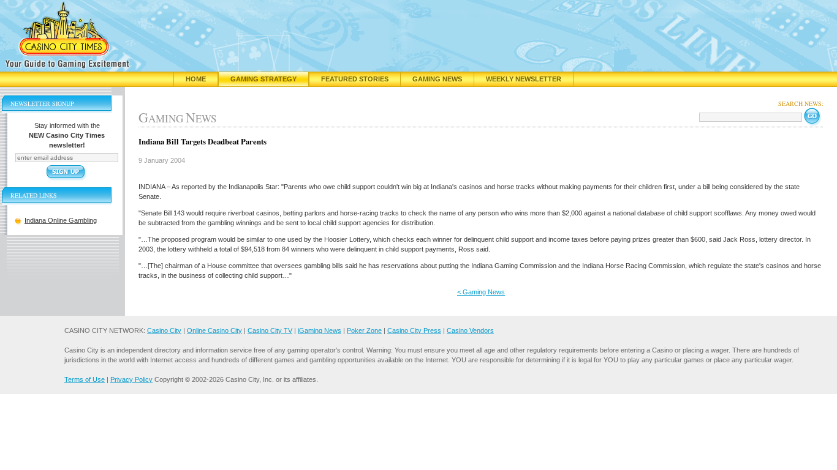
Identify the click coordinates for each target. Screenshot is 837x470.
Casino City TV (270, 330)
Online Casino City (214, 330)
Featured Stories (354, 79)
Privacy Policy (131, 379)
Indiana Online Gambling (61, 220)
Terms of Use (84, 379)
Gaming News (437, 79)
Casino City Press (414, 330)
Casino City (164, 330)
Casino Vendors (470, 330)
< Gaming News (481, 292)
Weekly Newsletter (523, 79)
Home (196, 79)
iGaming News (319, 330)
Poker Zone (364, 330)
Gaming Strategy (263, 79)
